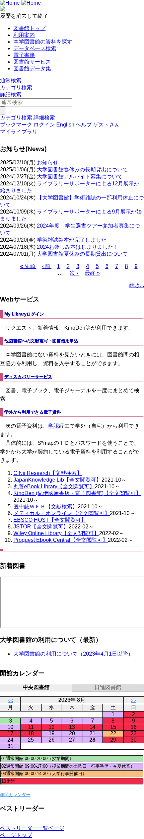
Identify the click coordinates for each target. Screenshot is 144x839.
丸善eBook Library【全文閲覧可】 (54, 486)
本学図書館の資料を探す (42, 42)
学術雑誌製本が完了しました (71, 240)
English (65, 125)
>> (133, 700)
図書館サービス (32, 62)
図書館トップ (29, 28)
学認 (53, 426)
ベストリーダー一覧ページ (32, 828)
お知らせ (47, 162)
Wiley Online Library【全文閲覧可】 (56, 533)
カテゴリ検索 (16, 87)
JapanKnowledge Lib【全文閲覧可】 (57, 480)
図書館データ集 (32, 68)
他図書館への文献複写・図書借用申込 (41, 340)
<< (10, 700)
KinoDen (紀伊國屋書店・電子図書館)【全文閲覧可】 (77, 493)
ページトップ (16, 835)
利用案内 (24, 35)
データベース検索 (34, 48)
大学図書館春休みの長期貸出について (82, 169)
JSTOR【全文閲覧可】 (41, 526)
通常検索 (10, 80)
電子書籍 (24, 55)
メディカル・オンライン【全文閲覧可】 (61, 513)
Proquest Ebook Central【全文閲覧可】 (60, 540)
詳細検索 (10, 94)
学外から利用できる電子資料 (32, 412)
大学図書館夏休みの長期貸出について (82, 254)
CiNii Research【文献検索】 (47, 473)
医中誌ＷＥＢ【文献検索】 (45, 506)
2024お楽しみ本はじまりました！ (78, 247)
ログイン (44, 125)
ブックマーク (16, 125)
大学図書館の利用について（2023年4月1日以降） (73, 654)
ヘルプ (84, 125)
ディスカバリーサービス (28, 376)
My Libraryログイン (24, 314)
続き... (136, 285)
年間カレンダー (15, 794)
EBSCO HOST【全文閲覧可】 (49, 520)
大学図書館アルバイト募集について (80, 176)
